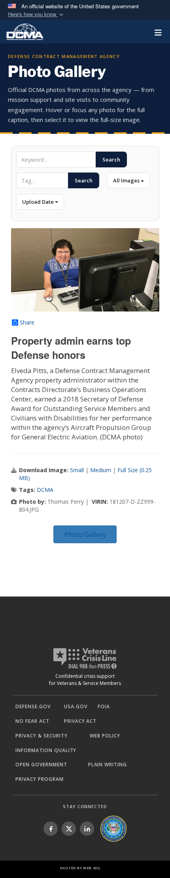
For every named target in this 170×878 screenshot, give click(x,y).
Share (27, 322)
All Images (127, 180)
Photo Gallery (85, 534)
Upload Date (38, 201)
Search (111, 159)
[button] (36, 14)
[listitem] (50, 829)
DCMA (45, 489)
